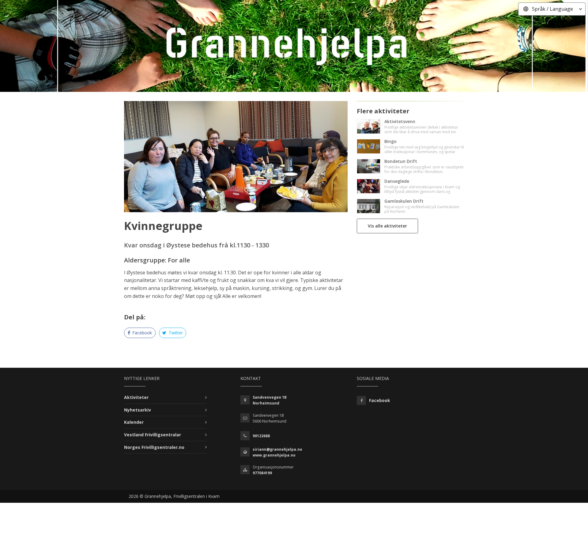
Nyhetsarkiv (137, 410)
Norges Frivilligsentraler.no (154, 447)
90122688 (261, 435)
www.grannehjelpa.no (274, 455)
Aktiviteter (136, 397)
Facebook (141, 333)
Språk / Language (552, 9)
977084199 (262, 473)
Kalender (134, 422)
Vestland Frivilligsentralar (152, 435)
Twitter (175, 333)
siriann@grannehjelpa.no (277, 449)
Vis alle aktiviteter (387, 226)
